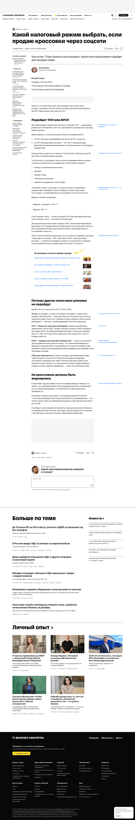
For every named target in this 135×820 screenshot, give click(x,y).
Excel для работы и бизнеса (43, 775)
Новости (37, 786)
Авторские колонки (85, 768)
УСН (13, 789)
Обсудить (110, 49)
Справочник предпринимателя (67, 797)
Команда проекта (84, 786)
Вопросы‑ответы (18, 771)
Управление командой (108, 773)
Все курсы (38, 777)
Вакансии (82, 791)
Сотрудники (105, 768)
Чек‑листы (15, 773)
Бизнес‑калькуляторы (19, 797)
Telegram (93, 737)
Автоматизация (106, 771)
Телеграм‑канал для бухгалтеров (18, 800)
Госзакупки (105, 776)
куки (126, 809)
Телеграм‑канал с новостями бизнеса (44, 795)
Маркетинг (105, 766)
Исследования (39, 791)
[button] (112, 15)
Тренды (37, 789)
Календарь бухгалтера (19, 794)
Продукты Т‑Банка (85, 789)
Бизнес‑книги (61, 789)
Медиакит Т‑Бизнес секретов (89, 794)
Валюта (104, 779)
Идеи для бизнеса (18, 766)
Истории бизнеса (85, 771)
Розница (60, 771)
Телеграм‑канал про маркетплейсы (63, 774)
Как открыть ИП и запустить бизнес (44, 771)
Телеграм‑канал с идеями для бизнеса (20, 777)
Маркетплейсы (62, 766)
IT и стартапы (61, 768)
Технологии (61, 794)
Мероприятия (61, 791)
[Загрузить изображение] (91, 485)
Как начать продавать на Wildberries (42, 766)
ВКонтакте (107, 737)
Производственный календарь (22, 791)
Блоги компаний (62, 786)
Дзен (118, 737)
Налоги (14, 786)
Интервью (82, 766)
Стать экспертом (85, 797)
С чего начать (16, 768)
